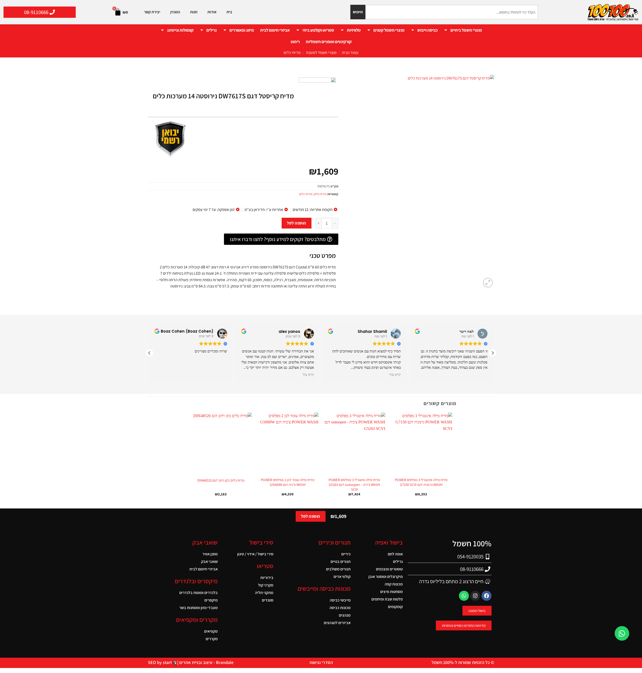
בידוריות (266, 577)
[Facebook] (487, 596)
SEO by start (160, 662)
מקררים (212, 638)
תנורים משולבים (338, 569)
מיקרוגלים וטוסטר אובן (385, 576)
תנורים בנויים (341, 561)
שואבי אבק (209, 561)
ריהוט (295, 41)
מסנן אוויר (210, 554)
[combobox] (451, 12)
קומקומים (395, 606)
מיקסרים (211, 600)
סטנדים (267, 600)
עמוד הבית (350, 52)
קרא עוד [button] (308, 374)
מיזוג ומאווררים (241, 30)
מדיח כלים (320, 194)
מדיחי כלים (292, 52)
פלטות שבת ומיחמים (387, 599)
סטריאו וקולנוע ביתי (318, 30)
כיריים (346, 554)
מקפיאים (211, 631)
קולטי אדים (342, 576)
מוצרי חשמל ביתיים (466, 30)
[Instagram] (475, 596)
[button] (488, 283)
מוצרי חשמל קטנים (389, 30)
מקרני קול (265, 585)
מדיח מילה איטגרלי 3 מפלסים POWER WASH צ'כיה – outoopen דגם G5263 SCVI (354, 484)
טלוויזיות (354, 30)
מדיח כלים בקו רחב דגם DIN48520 (221, 480)
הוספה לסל (296, 223)
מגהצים (345, 615)
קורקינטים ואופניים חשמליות (329, 41)
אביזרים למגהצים (337, 622)
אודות (211, 12)
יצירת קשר (152, 12)
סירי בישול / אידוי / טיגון (255, 554)
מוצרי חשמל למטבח (321, 52)
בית (229, 12)
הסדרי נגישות (321, 662)
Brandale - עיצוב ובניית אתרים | (204, 662)
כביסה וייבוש (427, 30)
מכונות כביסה (340, 607)
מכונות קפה (394, 584)
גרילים (211, 30)
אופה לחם (395, 554)
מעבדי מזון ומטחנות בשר (198, 607)
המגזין (175, 12)
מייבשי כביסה (340, 600)
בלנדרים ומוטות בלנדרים (198, 592)
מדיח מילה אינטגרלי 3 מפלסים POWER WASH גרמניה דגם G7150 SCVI (421, 482)
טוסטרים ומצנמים (389, 569)
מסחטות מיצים (391, 591)
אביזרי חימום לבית (275, 30)
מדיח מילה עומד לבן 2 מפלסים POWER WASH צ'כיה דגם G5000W (287, 482)
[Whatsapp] (464, 596)
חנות (193, 12)
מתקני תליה (264, 592)
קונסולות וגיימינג (180, 30)
